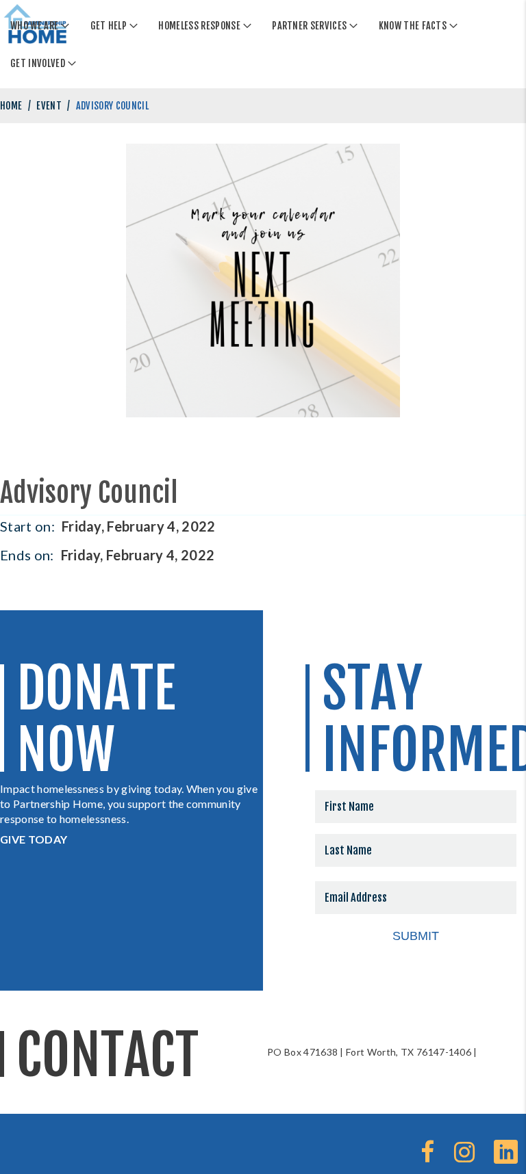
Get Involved (37, 63)
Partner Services (309, 25)
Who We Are (34, 25)
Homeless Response (199, 25)
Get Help (108, 25)
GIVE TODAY (33, 839)
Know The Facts (413, 25)
